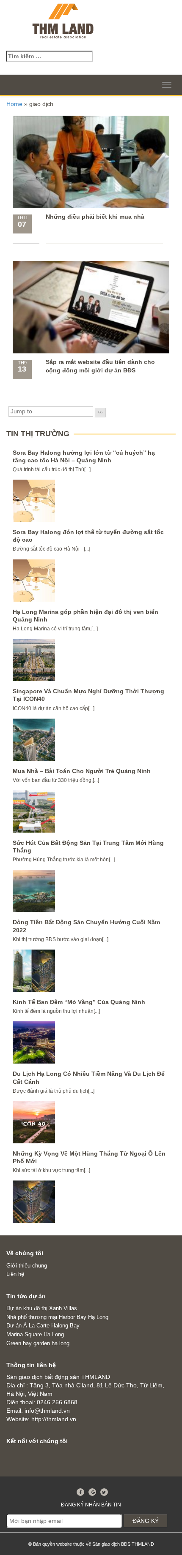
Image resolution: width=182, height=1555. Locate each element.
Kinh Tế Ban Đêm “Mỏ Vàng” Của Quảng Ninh (79, 1002)
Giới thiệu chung (26, 1265)
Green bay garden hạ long (37, 1343)
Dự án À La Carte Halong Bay (43, 1325)
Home (14, 103)
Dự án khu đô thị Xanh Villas (41, 1308)
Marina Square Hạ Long (35, 1334)
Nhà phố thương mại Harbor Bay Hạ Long (57, 1317)
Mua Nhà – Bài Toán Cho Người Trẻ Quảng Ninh (82, 771)
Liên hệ (15, 1274)
